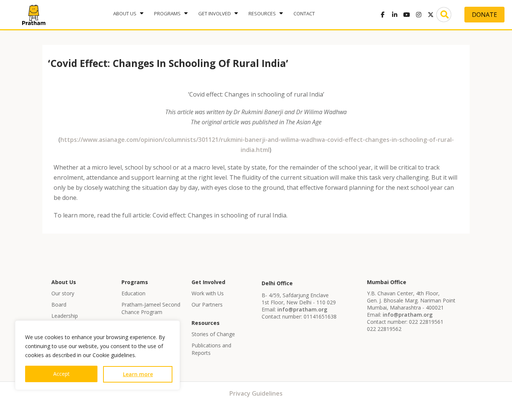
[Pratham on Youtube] (407, 14)
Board (58, 304)
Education (133, 293)
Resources (262, 13)
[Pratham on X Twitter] (431, 14)
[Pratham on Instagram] (419, 14)
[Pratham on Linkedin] (395, 14)
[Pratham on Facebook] (383, 14)
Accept (61, 373)
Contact (304, 13)
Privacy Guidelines (256, 393)
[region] (97, 355)
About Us (124, 13)
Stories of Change (213, 334)
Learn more (138, 374)
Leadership (64, 315)
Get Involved (214, 13)
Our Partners (207, 304)
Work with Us (208, 293)
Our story (62, 293)
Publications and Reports (211, 349)
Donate (484, 14)
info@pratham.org (302, 309)
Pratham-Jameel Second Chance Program (150, 308)
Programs (167, 13)
